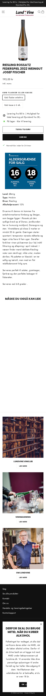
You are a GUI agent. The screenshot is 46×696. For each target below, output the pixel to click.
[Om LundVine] (23, 548)
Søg (4, 588)
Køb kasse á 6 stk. (12, 105)
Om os (5, 603)
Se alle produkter (10, 593)
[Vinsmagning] (23, 492)
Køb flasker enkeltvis (13, 97)
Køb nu (23, 137)
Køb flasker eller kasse (18, 93)
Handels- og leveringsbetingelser (17, 608)
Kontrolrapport (9, 612)
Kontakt (6, 598)
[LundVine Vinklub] (23, 437)
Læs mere (23, 466)
